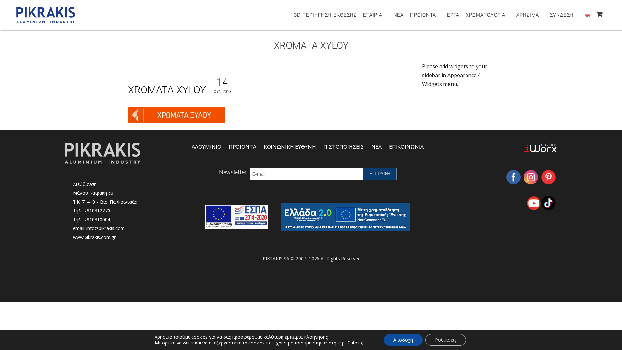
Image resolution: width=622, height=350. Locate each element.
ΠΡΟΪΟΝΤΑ (423, 14)
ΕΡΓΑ (453, 14)
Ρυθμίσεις (445, 340)
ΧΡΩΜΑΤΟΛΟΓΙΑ (485, 14)
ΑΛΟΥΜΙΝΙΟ (206, 146)
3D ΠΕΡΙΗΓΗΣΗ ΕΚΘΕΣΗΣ (325, 14)
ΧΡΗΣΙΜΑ (527, 14)
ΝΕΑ (398, 14)
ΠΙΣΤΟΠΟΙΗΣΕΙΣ (343, 146)
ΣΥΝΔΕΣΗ (562, 14)
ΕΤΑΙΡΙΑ (372, 14)
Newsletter (233, 172)
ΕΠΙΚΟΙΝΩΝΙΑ (406, 146)
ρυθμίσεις (352, 343)
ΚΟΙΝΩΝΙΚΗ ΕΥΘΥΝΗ (290, 146)
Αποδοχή (403, 340)
